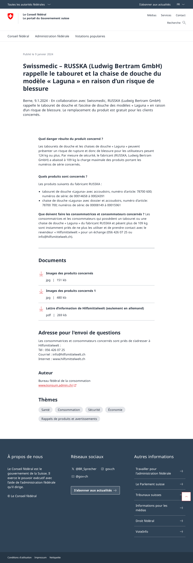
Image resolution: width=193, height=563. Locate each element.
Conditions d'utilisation (19, 557)
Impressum (40, 557)
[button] (18, 36)
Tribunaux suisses (148, 495)
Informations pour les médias (151, 507)
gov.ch (109, 469)
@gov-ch (82, 476)
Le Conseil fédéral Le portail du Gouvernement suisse (46, 16)
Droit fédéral (145, 521)
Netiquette (55, 557)
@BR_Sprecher (86, 469)
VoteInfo (142, 531)
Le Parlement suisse (150, 484)
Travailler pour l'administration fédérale (153, 471)
